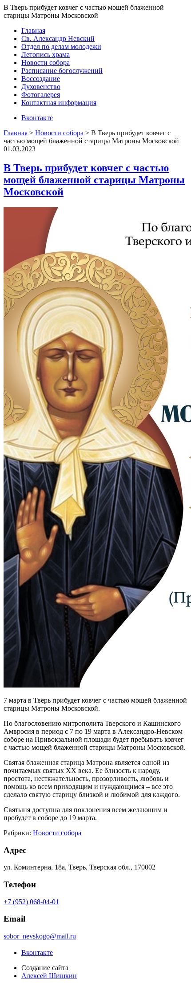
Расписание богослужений (62, 70)
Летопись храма (45, 54)
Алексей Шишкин (49, 975)
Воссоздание (40, 78)
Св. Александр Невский (58, 38)
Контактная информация (58, 102)
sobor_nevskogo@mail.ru (40, 936)
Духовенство (40, 86)
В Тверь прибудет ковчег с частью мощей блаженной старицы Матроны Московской (94, 180)
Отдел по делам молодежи (61, 46)
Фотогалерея (40, 94)
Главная (33, 30)
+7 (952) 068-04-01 (31, 902)
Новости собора (45, 62)
